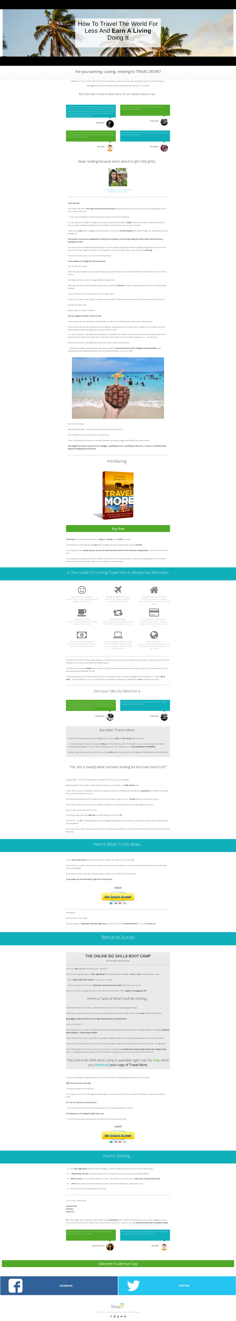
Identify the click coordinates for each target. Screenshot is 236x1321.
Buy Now (118, 528)
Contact (125, 1312)
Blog (120, 1312)
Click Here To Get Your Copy (118, 1263)
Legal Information (134, 1312)
